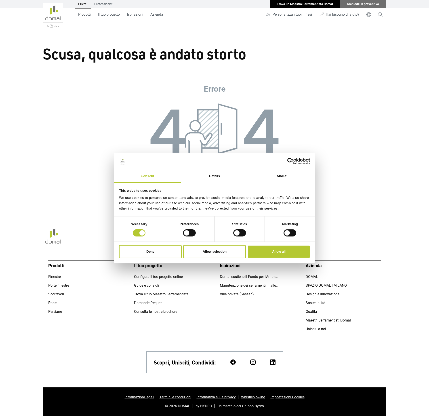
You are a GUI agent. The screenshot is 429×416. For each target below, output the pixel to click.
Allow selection (215, 251)
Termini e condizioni (175, 397)
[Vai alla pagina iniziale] (53, 15)
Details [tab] (214, 176)
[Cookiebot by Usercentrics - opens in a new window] (290, 161)
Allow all (279, 251)
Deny (150, 251)
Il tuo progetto (109, 14)
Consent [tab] (147, 176)
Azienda (156, 14)
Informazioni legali (139, 397)
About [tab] (281, 176)
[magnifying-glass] (380, 14)
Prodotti (84, 14)
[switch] (189, 233)
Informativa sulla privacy (216, 397)
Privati (82, 4)
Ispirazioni (135, 14)
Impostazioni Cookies (288, 397)
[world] (368, 14)
